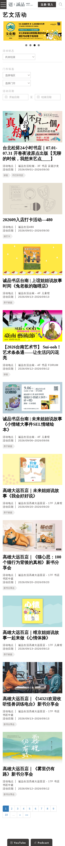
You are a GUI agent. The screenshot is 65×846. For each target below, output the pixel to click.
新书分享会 (9, 588)
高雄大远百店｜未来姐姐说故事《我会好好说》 (31, 493)
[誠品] (21, 4)
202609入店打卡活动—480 (28, 219)
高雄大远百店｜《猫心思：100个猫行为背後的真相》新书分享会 (32, 562)
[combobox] (19, 57)
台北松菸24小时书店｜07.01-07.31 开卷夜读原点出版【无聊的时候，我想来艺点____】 (32, 153)
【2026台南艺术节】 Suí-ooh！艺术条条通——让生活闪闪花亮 (32, 352)
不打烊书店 (17, 175)
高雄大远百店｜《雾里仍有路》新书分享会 (29, 771)
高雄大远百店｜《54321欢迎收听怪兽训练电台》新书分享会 (32, 701)
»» (26, 814)
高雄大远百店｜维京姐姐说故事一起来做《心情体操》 (31, 635)
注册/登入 (47, 4)
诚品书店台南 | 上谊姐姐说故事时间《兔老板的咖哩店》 (32, 283)
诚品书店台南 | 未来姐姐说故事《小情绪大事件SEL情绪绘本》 (32, 424)
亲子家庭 (8, 302)
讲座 (6, 175)
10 (6, 814)
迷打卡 (7, 236)
